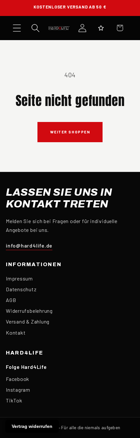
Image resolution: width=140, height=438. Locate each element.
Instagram (18, 389)
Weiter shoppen (70, 131)
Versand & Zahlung (27, 321)
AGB (11, 300)
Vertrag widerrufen (32, 426)
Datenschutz (21, 289)
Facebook (17, 379)
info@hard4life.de (29, 245)
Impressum (19, 278)
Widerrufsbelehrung (29, 311)
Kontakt (15, 332)
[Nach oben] (128, 406)
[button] (16, 28)
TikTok (14, 400)
